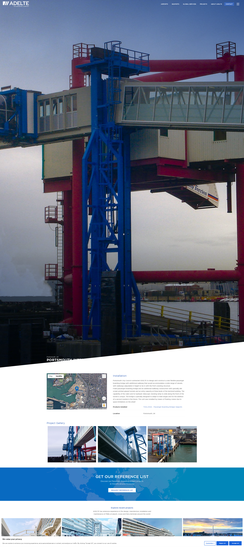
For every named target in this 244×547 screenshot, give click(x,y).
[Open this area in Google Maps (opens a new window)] (50, 408)
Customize (209, 543)
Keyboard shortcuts (82, 408)
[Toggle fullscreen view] (104, 376)
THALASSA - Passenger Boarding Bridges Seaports (162, 407)
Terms (105, 408)
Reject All (222, 543)
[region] (122, 541)
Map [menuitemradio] (51, 376)
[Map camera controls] (104, 398)
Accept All (235, 543)
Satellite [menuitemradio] (59, 376)
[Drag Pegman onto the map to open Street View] (104, 405)
